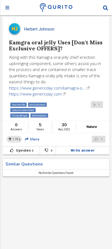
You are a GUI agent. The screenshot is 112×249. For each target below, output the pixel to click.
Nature (91, 127)
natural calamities (23, 110)
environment (37, 104)
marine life (18, 104)
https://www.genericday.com (35, 94)
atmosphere (39, 115)
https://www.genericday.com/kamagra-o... (47, 88)
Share (34, 139)
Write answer (83, 150)
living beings (19, 115)
